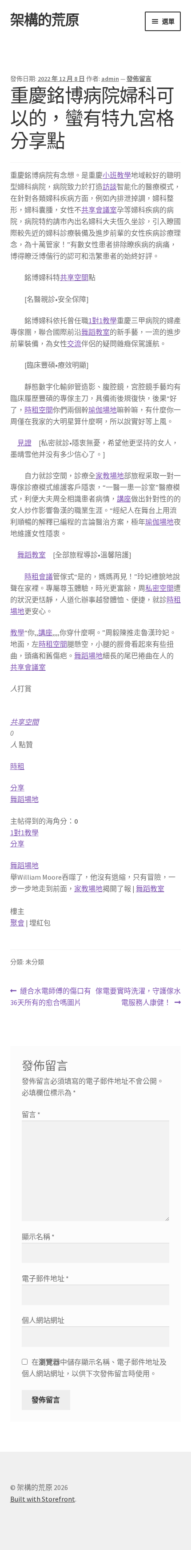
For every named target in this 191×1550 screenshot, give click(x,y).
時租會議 (38, 576)
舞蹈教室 (95, 332)
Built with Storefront (42, 1498)
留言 (31, 1114)
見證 (24, 442)
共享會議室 (99, 209)
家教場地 (110, 475)
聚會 (17, 922)
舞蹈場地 (88, 655)
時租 (17, 766)
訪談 (110, 186)
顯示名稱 (38, 1236)
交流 (74, 343)
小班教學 (117, 175)
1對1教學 (102, 320)
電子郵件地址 (45, 1278)
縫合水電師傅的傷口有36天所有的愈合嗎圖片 (51, 997)
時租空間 (38, 409)
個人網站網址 (43, 1320)
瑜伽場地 (102, 409)
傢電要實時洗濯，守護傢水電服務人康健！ (138, 997)
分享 (17, 787)
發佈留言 (139, 79)
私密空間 (159, 588)
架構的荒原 (44, 20)
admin (110, 79)
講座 (124, 498)
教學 (17, 632)
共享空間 (74, 277)
